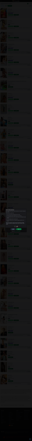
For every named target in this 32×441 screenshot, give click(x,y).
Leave (13, 229)
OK (18, 229)
